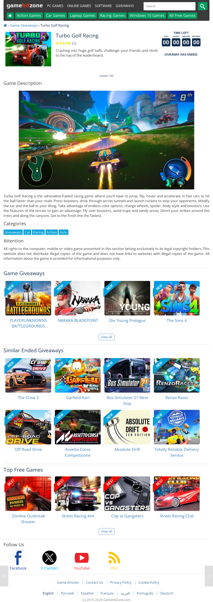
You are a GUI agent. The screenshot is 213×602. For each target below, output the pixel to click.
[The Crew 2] (28, 375)
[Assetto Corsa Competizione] (78, 427)
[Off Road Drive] (28, 427)
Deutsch (166, 593)
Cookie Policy (149, 582)
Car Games (55, 15)
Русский (68, 593)
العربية (126, 593)
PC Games (55, 6)
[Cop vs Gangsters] (127, 493)
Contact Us (94, 582)
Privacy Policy (120, 582)
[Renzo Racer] (177, 375)
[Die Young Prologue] (127, 298)
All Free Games (182, 15)
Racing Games (112, 15)
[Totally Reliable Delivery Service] (177, 427)
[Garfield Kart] (78, 375)
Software (103, 6)
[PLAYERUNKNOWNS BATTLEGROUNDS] (28, 298)
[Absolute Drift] (127, 427)
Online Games (79, 6)
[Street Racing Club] (177, 493)
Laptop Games (82, 15)
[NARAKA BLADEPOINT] (78, 298)
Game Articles (68, 582)
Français (107, 593)
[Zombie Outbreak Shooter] (28, 493)
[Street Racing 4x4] (78, 493)
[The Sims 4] (177, 298)
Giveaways (125, 6)
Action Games (29, 15)
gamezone (25, 5)
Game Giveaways (24, 25)
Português (145, 593)
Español (87, 593)
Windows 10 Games (147, 15)
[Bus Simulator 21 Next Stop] (127, 375)
